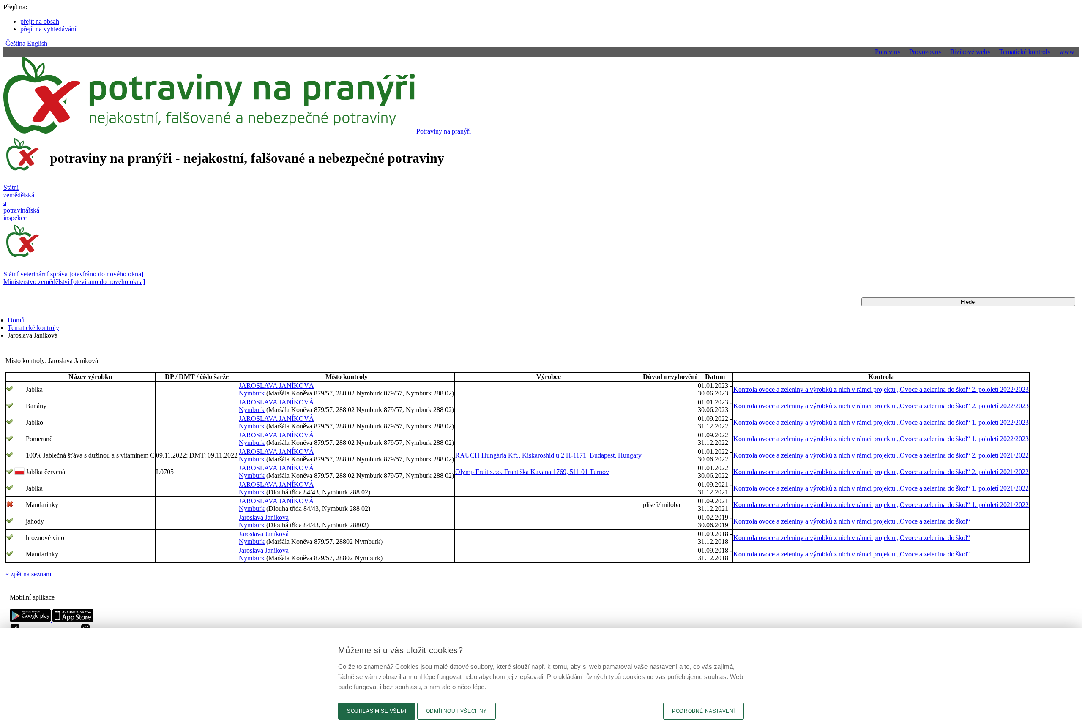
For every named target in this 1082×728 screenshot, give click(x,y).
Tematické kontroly (33, 327)
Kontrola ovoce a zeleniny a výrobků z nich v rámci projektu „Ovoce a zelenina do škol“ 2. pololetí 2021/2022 (881, 455)
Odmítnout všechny (456, 711)
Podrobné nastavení (703, 711)
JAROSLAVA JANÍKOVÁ (276, 385)
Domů (16, 320)
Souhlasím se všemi (377, 711)
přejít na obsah (39, 21)
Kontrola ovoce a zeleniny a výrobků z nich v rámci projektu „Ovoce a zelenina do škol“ (851, 521)
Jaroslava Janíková (264, 517)
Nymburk (252, 393)
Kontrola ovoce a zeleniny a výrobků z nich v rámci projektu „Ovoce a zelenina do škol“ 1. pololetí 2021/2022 (881, 488)
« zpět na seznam (28, 574)
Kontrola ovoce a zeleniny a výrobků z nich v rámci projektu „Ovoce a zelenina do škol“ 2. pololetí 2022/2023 (881, 389)
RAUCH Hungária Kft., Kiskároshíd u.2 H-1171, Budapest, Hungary (548, 455)
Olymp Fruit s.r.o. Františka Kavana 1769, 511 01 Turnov (532, 471)
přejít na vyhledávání (48, 29)
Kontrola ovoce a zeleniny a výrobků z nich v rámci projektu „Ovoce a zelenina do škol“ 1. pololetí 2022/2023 (881, 422)
